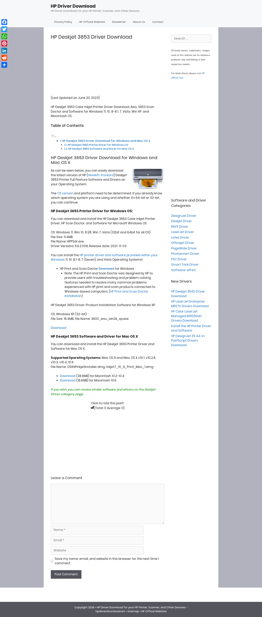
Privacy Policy (63, 22)
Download (106, 269)
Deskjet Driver (181, 221)
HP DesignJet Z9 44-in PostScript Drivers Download (188, 340)
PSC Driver (179, 259)
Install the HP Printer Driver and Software (191, 328)
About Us (139, 22)
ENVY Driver (179, 226)
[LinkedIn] (4, 50)
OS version (65, 193)
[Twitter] (4, 29)
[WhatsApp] (4, 36)
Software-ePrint (183, 270)
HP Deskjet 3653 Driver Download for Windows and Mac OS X (106, 141)
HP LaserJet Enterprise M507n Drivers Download (190, 303)
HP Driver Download (73, 6)
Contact (157, 22)
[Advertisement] (107, 71)
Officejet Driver (182, 243)
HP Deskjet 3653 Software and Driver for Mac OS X (101, 149)
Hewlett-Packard (101, 175)
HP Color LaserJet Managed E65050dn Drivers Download (186, 316)
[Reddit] (4, 57)
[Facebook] (4, 22)
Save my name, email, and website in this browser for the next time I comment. (107, 561)
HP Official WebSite (92, 22)
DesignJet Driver (183, 216)
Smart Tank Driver (185, 264)
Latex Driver (180, 237)
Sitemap (133, 611)
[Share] (4, 64)
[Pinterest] (4, 43)
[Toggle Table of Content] (53, 136)
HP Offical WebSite (154, 611)
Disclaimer (119, 22)
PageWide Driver (184, 248)
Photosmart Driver (185, 254)
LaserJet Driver (182, 232)
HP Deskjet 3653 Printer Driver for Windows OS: (98, 145)
